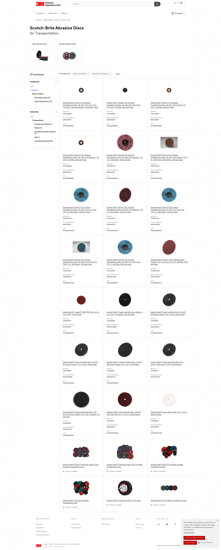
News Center (75, 524)
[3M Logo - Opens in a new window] (49, 4)
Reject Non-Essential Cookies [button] (194, 538)
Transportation (100, 74)
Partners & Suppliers (42, 535)
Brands (64, 13)
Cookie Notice (189, 533)
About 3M (39, 524)
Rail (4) (37, 137)
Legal (45, 544)
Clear (118, 74)
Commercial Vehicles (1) (43, 124)
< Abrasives (34, 90)
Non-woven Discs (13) (42, 98)
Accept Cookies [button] (190, 542)
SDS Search (106, 524)
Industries (53, 13)
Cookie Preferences (73, 544)
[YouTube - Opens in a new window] (167, 524)
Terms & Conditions (60, 544)
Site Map (139, 528)
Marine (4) (38, 128)
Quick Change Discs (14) (43, 101)
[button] (205, 543)
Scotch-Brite (79, 74)
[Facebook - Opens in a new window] (175, 524)
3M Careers (40, 528)
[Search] (157, 4)
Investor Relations (41, 531)
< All (31, 86)
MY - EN (177, 3)
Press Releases (76, 528)
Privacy (51, 544)
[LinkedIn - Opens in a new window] (158, 524)
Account (178, 13)
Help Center (140, 524)
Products (40, 13)
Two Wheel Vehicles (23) (44, 141)
